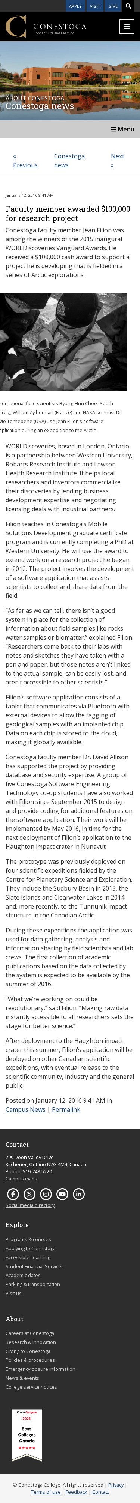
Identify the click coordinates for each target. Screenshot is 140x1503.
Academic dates (23, 1275)
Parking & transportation (33, 1284)
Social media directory (30, 1205)
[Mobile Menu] (126, 26)
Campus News (26, 1109)
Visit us (14, 1293)
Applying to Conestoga (31, 1248)
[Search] (128, 6)
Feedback (76, 1491)
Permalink (66, 1109)
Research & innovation (31, 1342)
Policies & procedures (30, 1360)
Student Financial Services (35, 1266)
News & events (22, 1378)
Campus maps (21, 1178)
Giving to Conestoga (28, 1351)
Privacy (116, 1484)
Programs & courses (28, 1239)
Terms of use (46, 1491)
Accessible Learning (28, 1257)
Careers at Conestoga (30, 1333)
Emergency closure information (40, 1369)
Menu (125, 129)
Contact (100, 1491)
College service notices (31, 1387)
